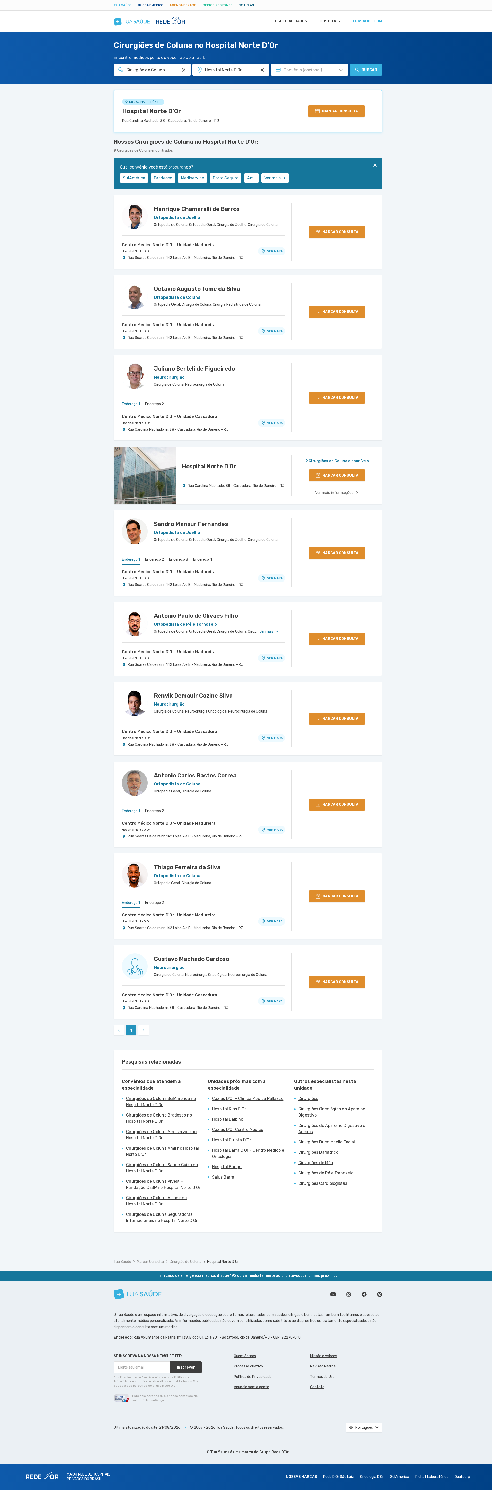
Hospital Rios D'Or (229, 1108)
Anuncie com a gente (251, 1387)
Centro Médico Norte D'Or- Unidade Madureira (169, 244)
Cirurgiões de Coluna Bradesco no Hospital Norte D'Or (159, 1118)
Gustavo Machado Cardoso (191, 959)
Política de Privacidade (253, 1376)
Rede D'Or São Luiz (338, 1476)
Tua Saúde (123, 5)
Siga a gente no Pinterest (379, 1294)
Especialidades (291, 21)
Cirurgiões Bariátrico (318, 1152)
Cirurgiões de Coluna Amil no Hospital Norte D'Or (162, 1151)
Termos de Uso (322, 1376)
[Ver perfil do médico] (135, 216)
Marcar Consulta (150, 1261)
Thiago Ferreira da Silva (187, 867)
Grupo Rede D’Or (274, 1452)
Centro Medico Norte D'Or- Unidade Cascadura (169, 416)
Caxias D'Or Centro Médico (237, 1129)
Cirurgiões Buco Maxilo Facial (326, 1142)
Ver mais (272, 177)
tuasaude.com (367, 21)
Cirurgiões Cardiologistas (322, 1183)
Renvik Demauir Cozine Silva (193, 695)
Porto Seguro (225, 177)
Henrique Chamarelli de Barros (197, 208)
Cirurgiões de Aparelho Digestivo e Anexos (331, 1128)
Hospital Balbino (227, 1119)
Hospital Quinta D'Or (231, 1139)
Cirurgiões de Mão (315, 1162)
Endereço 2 (154, 404)
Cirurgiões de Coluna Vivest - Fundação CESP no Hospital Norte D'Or (163, 1184)
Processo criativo (248, 1366)
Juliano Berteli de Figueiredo (194, 368)
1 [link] (131, 1030)
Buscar (369, 70)
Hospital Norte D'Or (151, 111)
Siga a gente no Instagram (348, 1294)
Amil (251, 177)
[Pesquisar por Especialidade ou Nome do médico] (184, 70)
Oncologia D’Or (372, 1476)
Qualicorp (462, 1476)
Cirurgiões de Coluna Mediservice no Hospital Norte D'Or (161, 1134)
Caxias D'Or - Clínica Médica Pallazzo (247, 1098)
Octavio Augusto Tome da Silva (197, 288)
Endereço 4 (202, 559)
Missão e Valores (323, 1356)
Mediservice (192, 177)
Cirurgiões (308, 1098)
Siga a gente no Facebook (364, 1294)
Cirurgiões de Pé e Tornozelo (325, 1173)
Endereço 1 (131, 404)
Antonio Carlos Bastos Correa (195, 775)
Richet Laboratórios (431, 1476)
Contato (317, 1387)
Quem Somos (245, 1356)
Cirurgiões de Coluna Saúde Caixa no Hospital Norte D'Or (162, 1167)
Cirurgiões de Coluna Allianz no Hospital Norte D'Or (156, 1200)
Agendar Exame (183, 5)
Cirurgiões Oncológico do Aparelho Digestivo (331, 1112)
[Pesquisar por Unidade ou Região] (262, 70)
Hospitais (329, 21)
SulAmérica (134, 177)
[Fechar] (375, 165)
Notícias (246, 5)
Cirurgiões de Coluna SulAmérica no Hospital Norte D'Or (161, 1101)
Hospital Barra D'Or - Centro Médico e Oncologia (248, 1153)
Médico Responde (217, 5)
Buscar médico (150, 5)
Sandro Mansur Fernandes (191, 524)
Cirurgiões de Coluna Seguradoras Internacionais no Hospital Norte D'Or (162, 1217)
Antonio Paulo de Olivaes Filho (196, 615)
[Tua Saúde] (138, 1294)
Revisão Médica (323, 1366)
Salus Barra (223, 1177)
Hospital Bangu (227, 1166)
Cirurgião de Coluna (185, 1261)
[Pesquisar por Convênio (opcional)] (341, 70)
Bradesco (163, 177)
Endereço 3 (178, 559)
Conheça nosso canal (333, 1294)
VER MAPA (275, 251)
